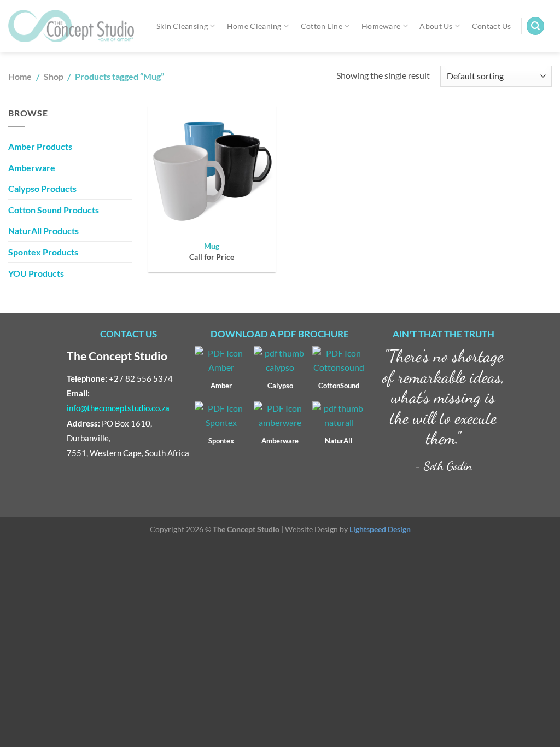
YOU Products (36, 273)
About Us (435, 26)
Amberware (31, 167)
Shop (53, 76)
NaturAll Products (43, 230)
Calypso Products (42, 188)
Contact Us (491, 26)
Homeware (380, 26)
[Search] (535, 26)
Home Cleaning (254, 26)
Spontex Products (43, 252)
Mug (211, 245)
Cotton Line (321, 26)
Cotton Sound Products (53, 210)
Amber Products (40, 146)
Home (20, 76)
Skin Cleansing (182, 26)
